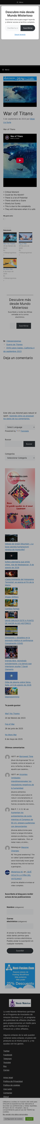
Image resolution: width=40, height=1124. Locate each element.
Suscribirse (27, 28)
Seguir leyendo (20, 34)
